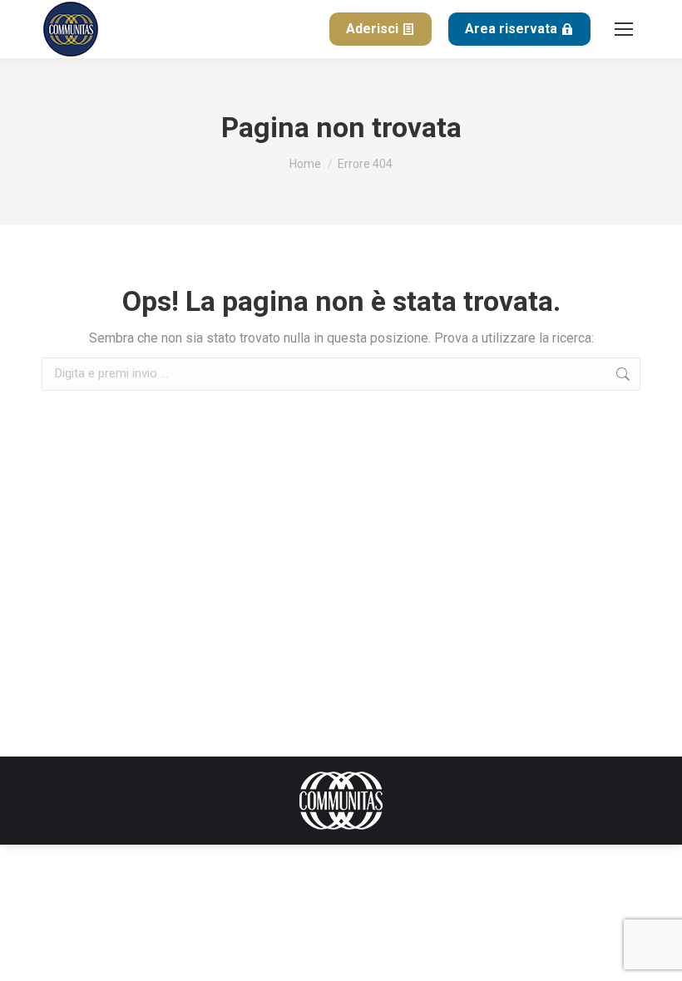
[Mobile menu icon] (623, 29)
